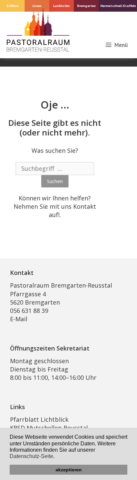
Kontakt (84, 206)
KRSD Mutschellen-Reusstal (49, 428)
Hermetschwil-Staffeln (118, 5)
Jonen (37, 5)
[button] (57, 457)
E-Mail (18, 319)
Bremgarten (86, 5)
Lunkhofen (61, 5)
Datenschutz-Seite (31, 456)
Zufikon (12, 5)
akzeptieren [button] (69, 469)
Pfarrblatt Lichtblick (39, 419)
